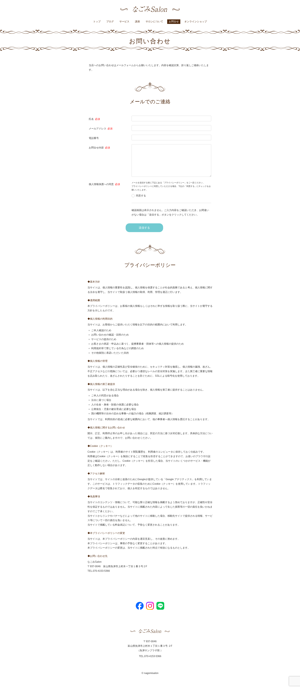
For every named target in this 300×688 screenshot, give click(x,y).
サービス (124, 21)
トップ (97, 21)
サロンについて (154, 21)
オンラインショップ (195, 21)
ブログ (110, 21)
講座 (137, 21)
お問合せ (174, 21)
